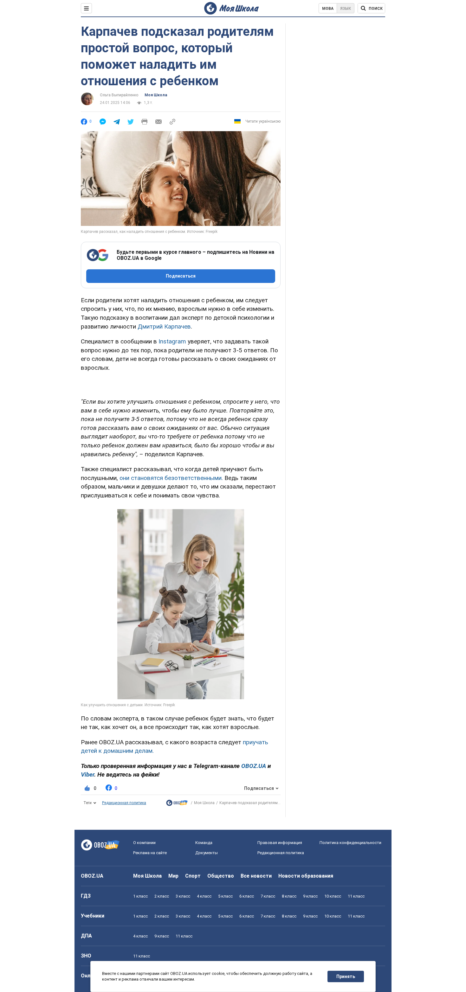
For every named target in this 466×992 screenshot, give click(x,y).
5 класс (225, 896)
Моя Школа (156, 95)
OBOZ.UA (92, 876)
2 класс (161, 896)
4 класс (204, 896)
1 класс (140, 896)
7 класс (268, 896)
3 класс (183, 896)
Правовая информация (279, 842)
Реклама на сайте (150, 852)
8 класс (289, 896)
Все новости (256, 876)
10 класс (332, 896)
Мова (327, 8)
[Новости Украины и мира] (177, 804)
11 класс (356, 896)
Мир (173, 876)
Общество (220, 876)
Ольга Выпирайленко (119, 95)
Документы (206, 852)
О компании (144, 842)
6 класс (246, 896)
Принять (345, 976)
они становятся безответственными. (171, 478)
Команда (203, 842)
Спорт (193, 876)
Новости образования (305, 876)
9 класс (310, 896)
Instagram (172, 341)
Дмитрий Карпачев (164, 326)
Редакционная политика (124, 803)
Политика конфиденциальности (350, 842)
